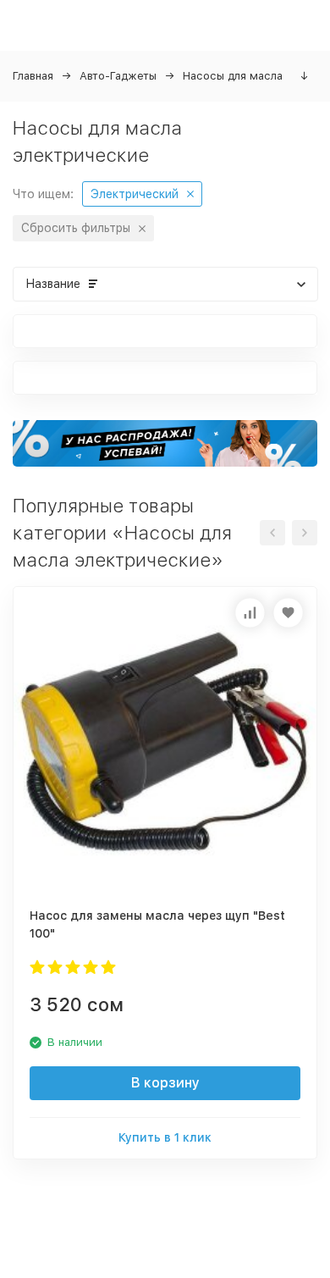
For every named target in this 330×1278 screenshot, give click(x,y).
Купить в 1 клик (165, 1137)
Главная (33, 75)
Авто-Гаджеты (118, 75)
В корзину (165, 1083)
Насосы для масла (233, 75)
